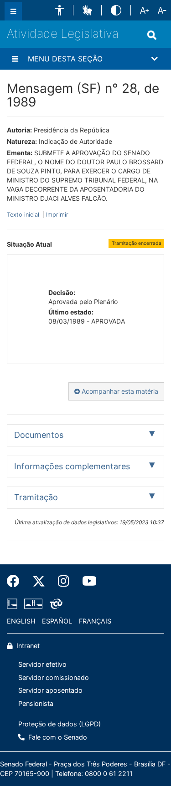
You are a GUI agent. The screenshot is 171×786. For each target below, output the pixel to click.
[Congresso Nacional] (33, 603)
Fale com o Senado (56, 737)
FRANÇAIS (95, 621)
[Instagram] (64, 581)
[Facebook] (16, 581)
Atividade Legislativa (63, 33)
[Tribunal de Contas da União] (54, 603)
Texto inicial (24, 214)
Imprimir (57, 214)
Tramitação (36, 497)
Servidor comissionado (53, 677)
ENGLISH (21, 621)
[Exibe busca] (152, 35)
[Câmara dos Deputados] (14, 603)
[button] (59, 10)
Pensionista (35, 703)
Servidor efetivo (42, 664)
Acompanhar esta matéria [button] (119, 391)
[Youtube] (86, 581)
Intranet (27, 645)
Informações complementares (72, 466)
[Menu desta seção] (15, 58)
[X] (39, 581)
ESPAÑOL (57, 621)
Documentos (38, 435)
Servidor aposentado (50, 690)
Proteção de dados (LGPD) (59, 724)
